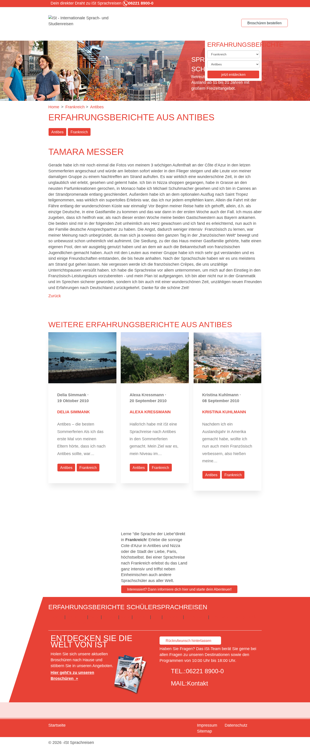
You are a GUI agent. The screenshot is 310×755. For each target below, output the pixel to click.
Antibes (57, 132)
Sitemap (204, 731)
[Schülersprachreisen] (82, 21)
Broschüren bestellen (264, 23)
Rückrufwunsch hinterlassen (188, 641)
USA (156, 617)
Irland (94, 617)
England (55, 617)
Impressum (207, 725)
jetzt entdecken (233, 75)
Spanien (141, 617)
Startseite (57, 725)
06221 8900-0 (205, 671)
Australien (173, 617)
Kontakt (197, 683)
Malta (125, 617)
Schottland (220, 617)
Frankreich (79, 132)
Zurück (54, 296)
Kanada (110, 617)
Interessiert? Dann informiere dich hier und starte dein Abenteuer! (179, 589)
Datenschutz (236, 725)
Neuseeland (196, 617)
